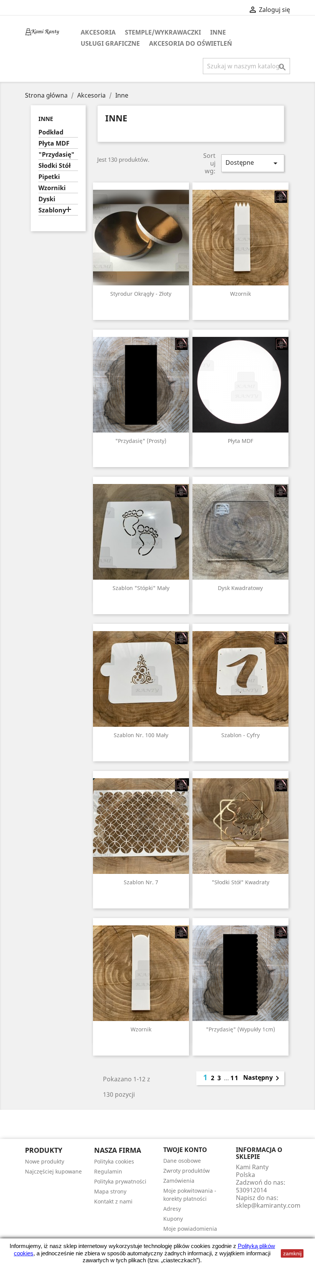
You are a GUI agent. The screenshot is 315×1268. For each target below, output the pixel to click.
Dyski (46, 199)
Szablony (52, 210)
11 (234, 1078)
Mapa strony (110, 1191)
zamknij (292, 1253)
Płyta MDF (54, 143)
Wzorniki (52, 188)
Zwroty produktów (186, 1170)
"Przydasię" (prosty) (140, 440)
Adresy (172, 1208)
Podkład (50, 132)
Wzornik (240, 293)
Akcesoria (98, 32)
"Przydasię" (56, 155)
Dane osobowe (182, 1160)
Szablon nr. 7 (141, 882)
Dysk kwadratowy (240, 588)
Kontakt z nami (113, 1201)
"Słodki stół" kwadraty (240, 882)
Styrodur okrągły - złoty (140, 293)
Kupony (173, 1218)
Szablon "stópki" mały (141, 588)
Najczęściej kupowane (53, 1171)
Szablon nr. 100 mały (141, 735)
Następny (262, 1078)
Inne (218, 32)
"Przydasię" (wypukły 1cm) (240, 1029)
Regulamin (108, 1171)
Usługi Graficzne (110, 43)
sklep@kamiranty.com (268, 1205)
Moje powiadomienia (190, 1228)
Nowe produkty (44, 1161)
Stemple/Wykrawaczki (163, 32)
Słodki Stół (54, 166)
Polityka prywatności (120, 1181)
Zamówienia (178, 1180)
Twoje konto (185, 1149)
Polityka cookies (114, 1161)
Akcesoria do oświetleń (190, 43)
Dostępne (252, 163)
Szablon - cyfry (240, 735)
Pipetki (49, 177)
